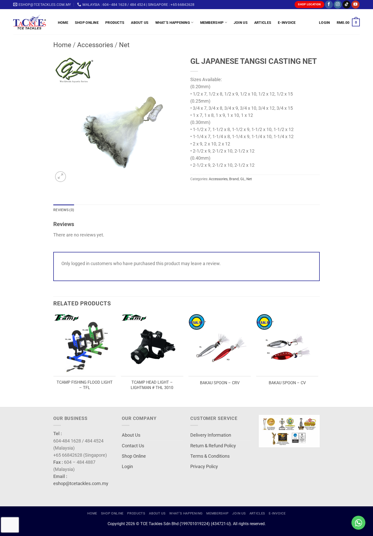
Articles (262, 23)
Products (114, 23)
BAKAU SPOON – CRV (220, 382)
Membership (212, 23)
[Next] (318, 359)
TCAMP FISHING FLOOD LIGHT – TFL (85, 385)
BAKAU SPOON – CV (287, 382)
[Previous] (53, 359)
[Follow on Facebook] (329, 5)
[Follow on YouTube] (355, 5)
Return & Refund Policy (213, 445)
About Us (139, 23)
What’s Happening (172, 23)
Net (124, 45)
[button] (324, 22)
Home (63, 23)
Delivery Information (210, 435)
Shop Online (87, 23)
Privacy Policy (204, 466)
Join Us (241, 23)
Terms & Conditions (210, 456)
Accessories (95, 45)
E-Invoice (287, 23)
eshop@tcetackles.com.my (80, 483)
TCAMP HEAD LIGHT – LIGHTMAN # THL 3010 (152, 385)
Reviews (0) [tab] (63, 210)
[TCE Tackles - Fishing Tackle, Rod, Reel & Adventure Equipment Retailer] (31, 21)
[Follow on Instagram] (338, 5)
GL (242, 179)
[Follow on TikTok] (347, 5)
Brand (234, 179)
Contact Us (133, 445)
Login (127, 466)
